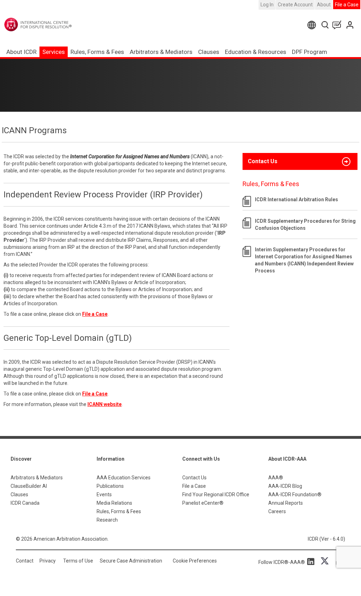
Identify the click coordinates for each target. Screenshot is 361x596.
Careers (277, 511)
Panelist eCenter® (203, 503)
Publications (110, 486)
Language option (313, 24)
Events (104, 494)
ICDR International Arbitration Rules (296, 199)
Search (325, 24)
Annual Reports (285, 503)
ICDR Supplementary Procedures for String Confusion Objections (305, 224)
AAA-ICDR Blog (285, 486)
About (324, 4)
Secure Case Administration (131, 561)
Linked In (312, 561)
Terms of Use (78, 561)
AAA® (275, 477)
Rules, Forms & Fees (97, 51)
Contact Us (350, 24)
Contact (24, 561)
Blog (338, 24)
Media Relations (114, 503)
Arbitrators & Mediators (37, 477)
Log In (267, 4)
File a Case (347, 4)
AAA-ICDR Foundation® (295, 494)
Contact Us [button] (262, 161)
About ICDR (21, 51)
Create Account (295, 4)
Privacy (47, 561)
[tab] (300, 161)
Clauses (208, 51)
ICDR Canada (25, 503)
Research (107, 520)
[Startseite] (52, 24)
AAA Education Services (124, 477)
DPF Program (309, 51)
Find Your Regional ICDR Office (215, 494)
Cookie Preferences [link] (195, 561)
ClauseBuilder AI (29, 486)
